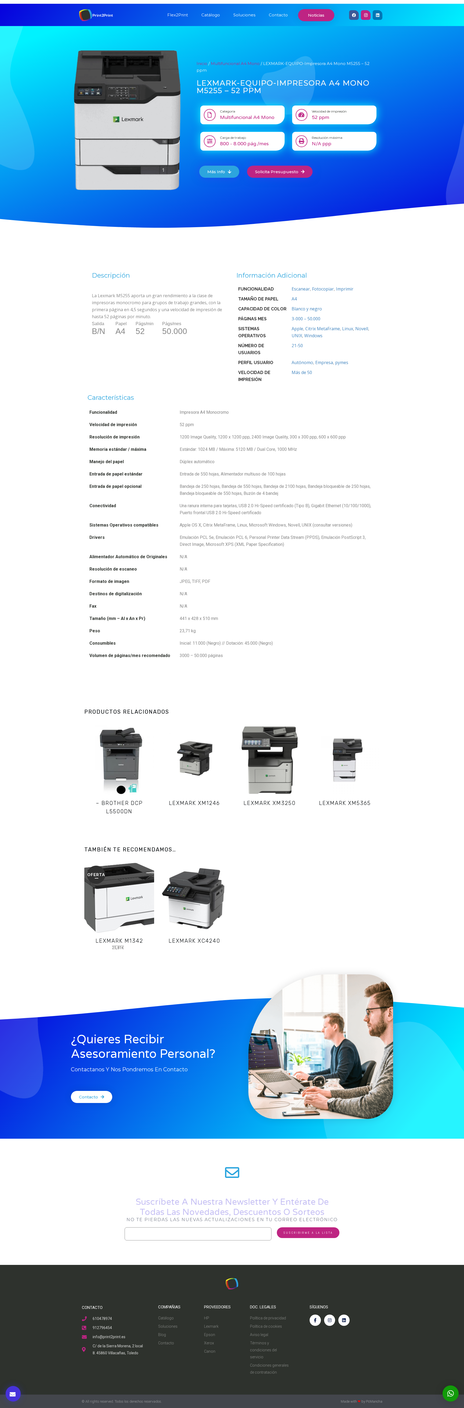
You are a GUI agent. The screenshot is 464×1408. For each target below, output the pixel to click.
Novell (361, 329)
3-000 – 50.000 (306, 319)
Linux (347, 329)
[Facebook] (354, 15)
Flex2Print (177, 14)
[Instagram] (366, 15)
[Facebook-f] (315, 1320)
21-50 (297, 346)
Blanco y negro (307, 309)
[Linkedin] (377, 15)
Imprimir (344, 289)
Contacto (278, 14)
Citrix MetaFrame (322, 329)
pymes (341, 362)
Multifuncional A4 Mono (235, 63)
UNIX (297, 336)
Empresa (324, 362)
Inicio (202, 63)
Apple (297, 329)
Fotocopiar (323, 289)
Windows (313, 336)
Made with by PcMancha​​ (361, 1401)
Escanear (301, 289)
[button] (451, 1393)
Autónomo (302, 362)
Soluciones (244, 14)
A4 (294, 299)
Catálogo (210, 14)
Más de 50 (302, 372)
